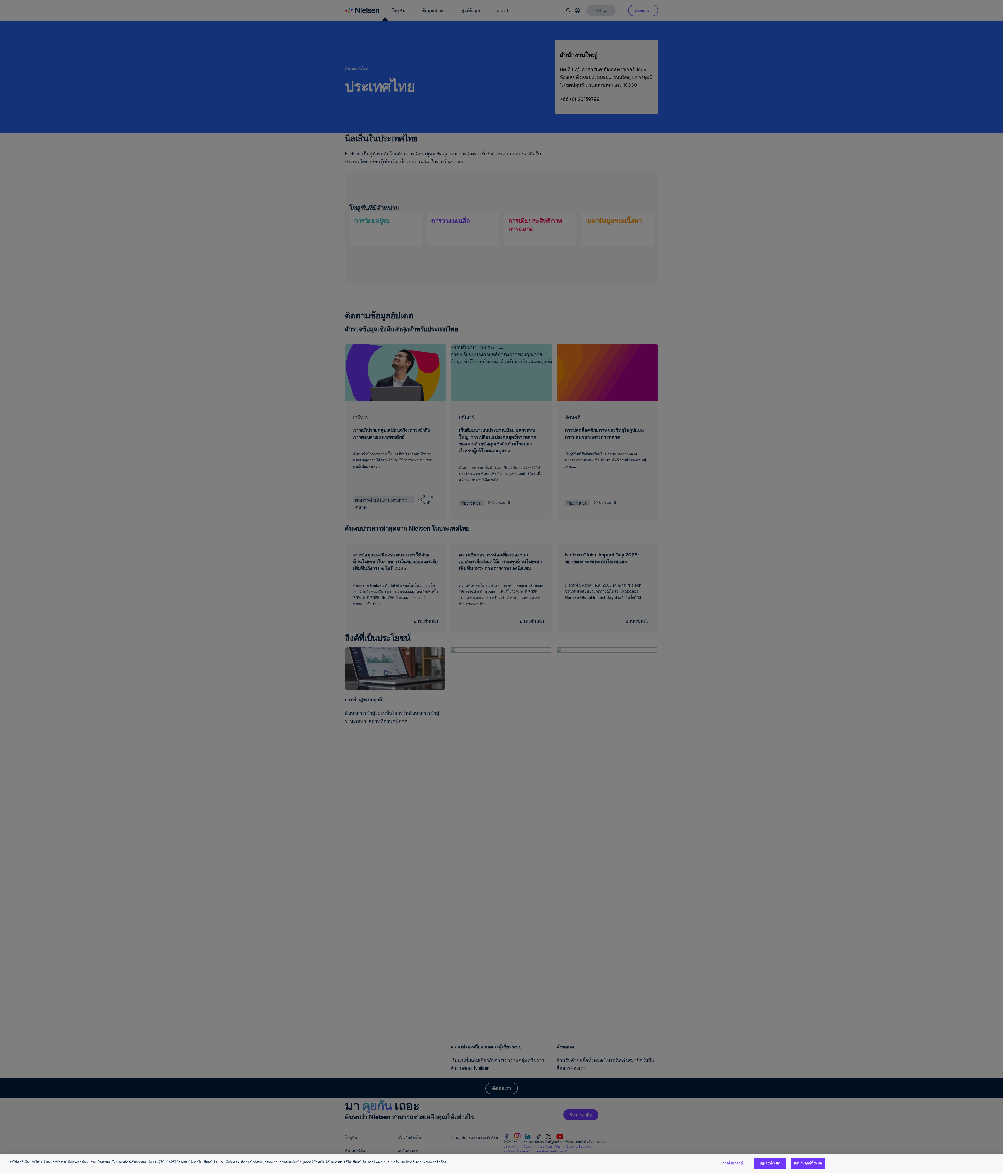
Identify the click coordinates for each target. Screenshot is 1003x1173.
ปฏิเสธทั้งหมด (770, 1163)
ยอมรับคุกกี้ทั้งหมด (808, 1163)
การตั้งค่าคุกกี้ (732, 1163)
